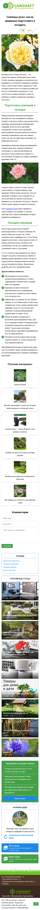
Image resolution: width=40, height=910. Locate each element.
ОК (36, 904)
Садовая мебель (10, 567)
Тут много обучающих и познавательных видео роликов (23, 859)
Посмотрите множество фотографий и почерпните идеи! (20, 848)
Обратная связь (16, 896)
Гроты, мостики (9, 570)
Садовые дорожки (10, 564)
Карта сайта (6, 896)
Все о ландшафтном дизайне (20, 6)
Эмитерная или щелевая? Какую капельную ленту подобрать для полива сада (18, 779)
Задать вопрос (20, 798)
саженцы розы (12, 209)
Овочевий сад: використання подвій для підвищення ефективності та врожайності (19, 790)
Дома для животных (11, 561)
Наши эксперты (28, 896)
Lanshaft (20, 891)
